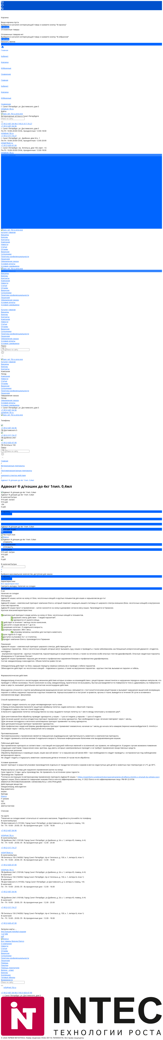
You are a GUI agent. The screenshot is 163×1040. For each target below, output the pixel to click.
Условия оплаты (8, 186)
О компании (6, 943)
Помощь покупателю (10, 968)
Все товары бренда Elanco (12, 941)
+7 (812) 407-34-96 (9, 410)
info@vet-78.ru (7, 109)
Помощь (4, 963)
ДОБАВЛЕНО (6, 514)
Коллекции (6, 975)
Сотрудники (6, 177)
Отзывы (4, 172)
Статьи (4, 169)
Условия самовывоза (10, 189)
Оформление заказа (10, 222)
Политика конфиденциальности (15, 179)
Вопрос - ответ (7, 970)
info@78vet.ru (7, 852)
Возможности (7, 980)
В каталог (5, 27)
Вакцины (5, 196)
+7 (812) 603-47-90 (9, 442)
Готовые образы (8, 977)
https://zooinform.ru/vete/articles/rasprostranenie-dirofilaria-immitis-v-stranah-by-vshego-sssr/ (118, 777)
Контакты (5, 201)
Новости (4, 167)
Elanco (4, 796)
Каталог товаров (8, 193)
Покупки (4, 965)
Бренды (4, 198)
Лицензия (5, 181)
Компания (5, 203)
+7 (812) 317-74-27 (9, 435)
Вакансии (5, 174)
